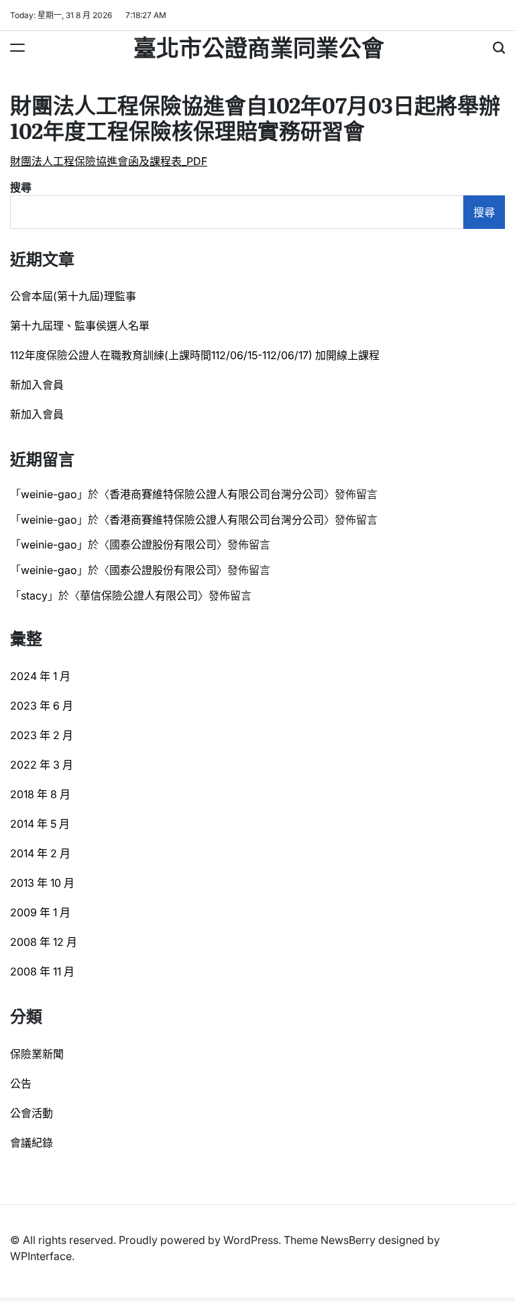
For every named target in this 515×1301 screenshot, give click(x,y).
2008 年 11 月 (42, 971)
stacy (34, 595)
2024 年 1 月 (40, 676)
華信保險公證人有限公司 (139, 595)
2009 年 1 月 (40, 912)
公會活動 (31, 1113)
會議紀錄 (31, 1142)
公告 (21, 1083)
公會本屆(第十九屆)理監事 (73, 296)
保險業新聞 (37, 1054)
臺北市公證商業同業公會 (258, 46)
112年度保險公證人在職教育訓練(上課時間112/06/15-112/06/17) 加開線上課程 (195, 355)
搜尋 (21, 187)
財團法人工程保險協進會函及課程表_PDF (108, 161)
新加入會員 (37, 384)
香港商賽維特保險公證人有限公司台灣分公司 (216, 494)
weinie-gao (49, 494)
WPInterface (41, 1256)
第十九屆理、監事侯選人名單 (80, 325)
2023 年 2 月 (41, 735)
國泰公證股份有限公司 (163, 544)
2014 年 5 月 (40, 823)
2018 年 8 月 (40, 794)
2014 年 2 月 (40, 853)
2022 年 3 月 (41, 764)
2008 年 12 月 (43, 942)
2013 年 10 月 (42, 882)
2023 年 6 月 (41, 705)
